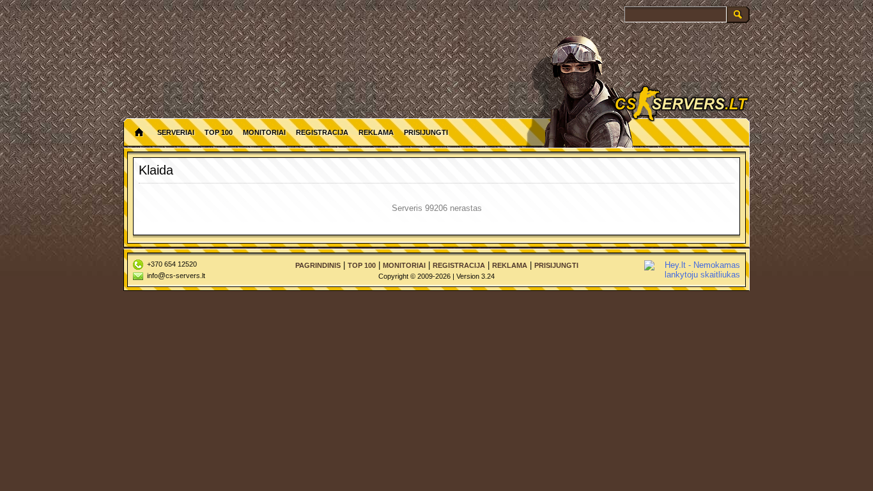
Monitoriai (264, 132)
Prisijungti (426, 132)
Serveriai (175, 132)
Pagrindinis (318, 265)
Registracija (322, 132)
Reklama (376, 132)
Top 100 (219, 132)
